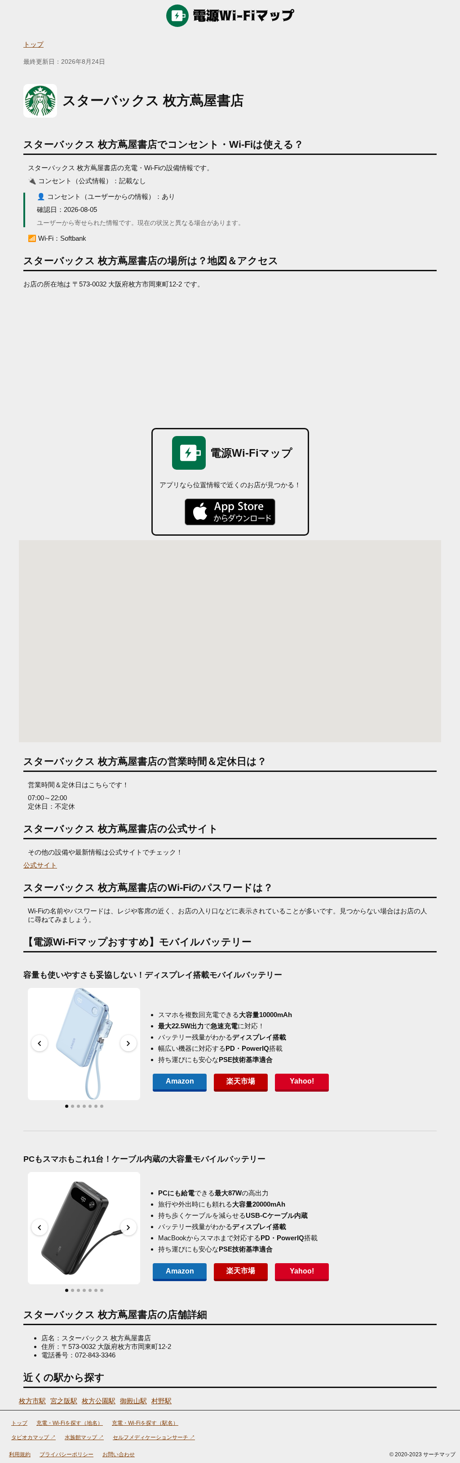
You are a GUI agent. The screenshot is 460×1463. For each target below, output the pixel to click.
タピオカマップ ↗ (33, 1437)
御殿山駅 (133, 1401)
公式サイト (40, 865)
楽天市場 (240, 1081)
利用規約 (20, 1454)
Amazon (180, 1081)
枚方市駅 (32, 1401)
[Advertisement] (230, 356)
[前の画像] (39, 1043)
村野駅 (161, 1401)
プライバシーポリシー (66, 1454)
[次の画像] (128, 1043)
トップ (33, 44)
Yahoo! (302, 1081)
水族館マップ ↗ (84, 1437)
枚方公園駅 (98, 1401)
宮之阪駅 (63, 1401)
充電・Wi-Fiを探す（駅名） (145, 1423)
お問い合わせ (118, 1454)
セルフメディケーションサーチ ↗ (154, 1437)
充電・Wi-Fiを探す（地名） (69, 1423)
